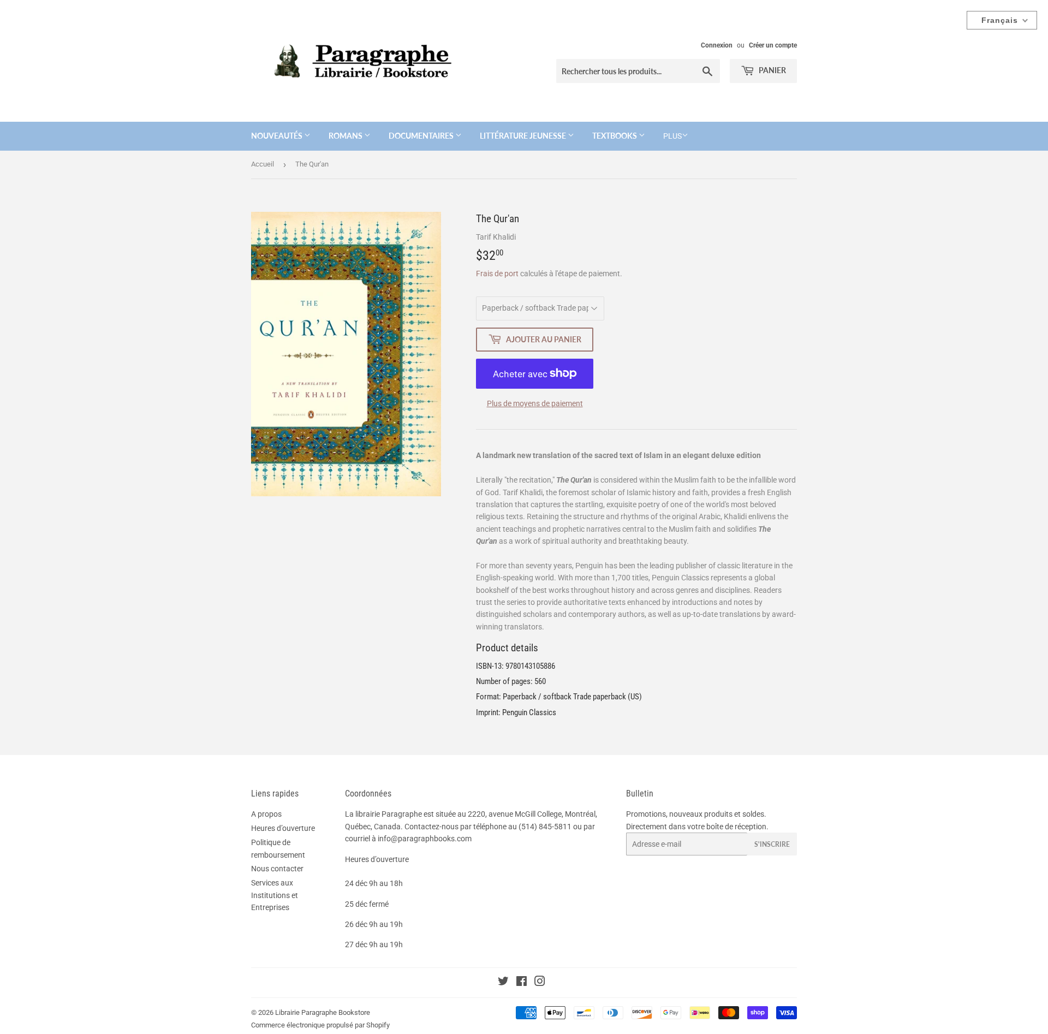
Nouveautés (277, 135)
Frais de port (497, 273)
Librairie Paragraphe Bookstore (322, 1012)
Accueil (262, 164)
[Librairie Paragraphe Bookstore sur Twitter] (503, 982)
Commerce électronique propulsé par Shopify (320, 1025)
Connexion (717, 45)
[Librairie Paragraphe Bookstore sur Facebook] (521, 982)
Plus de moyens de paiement (535, 403)
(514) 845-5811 (545, 826)
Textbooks (615, 135)
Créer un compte (773, 45)
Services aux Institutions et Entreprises (274, 895)
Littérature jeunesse (524, 135)
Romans (346, 135)
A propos (266, 814)
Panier (771, 70)
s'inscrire (772, 844)
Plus (672, 136)
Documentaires (422, 135)
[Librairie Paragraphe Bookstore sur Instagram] (539, 982)
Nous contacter (277, 868)
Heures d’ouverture (283, 828)
